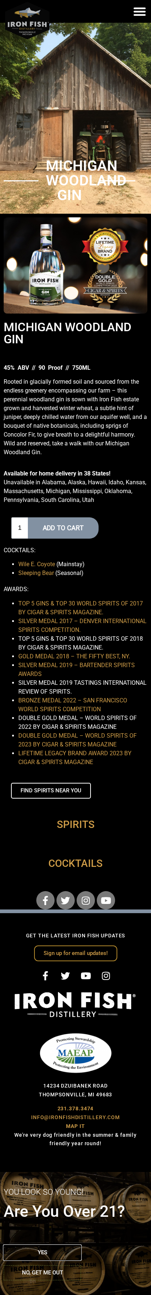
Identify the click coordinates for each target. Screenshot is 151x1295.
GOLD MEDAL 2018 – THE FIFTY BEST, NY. (74, 656)
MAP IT (75, 1126)
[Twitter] (65, 900)
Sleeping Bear (36, 572)
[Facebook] (45, 900)
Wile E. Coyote (36, 564)
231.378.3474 (76, 1108)
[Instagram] (86, 900)
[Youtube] (106, 900)
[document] (75, 1233)
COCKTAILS (75, 863)
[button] (140, 11)
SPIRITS (76, 824)
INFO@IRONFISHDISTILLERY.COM (75, 1117)
